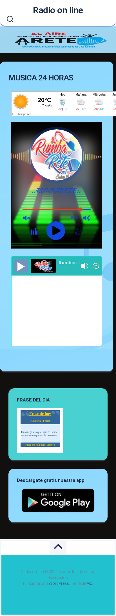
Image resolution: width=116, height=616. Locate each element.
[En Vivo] (21, 266)
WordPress (59, 583)
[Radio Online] (96, 267)
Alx (89, 583)
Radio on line (58, 10)
